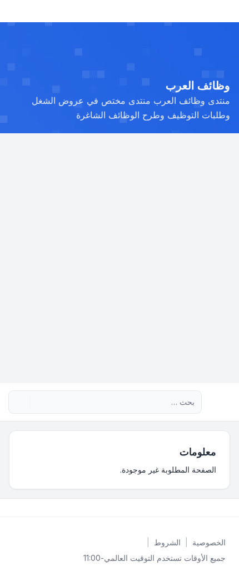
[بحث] (40, 402)
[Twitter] (219, 507)
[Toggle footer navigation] (13, 507)
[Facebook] (228, 507)
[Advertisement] (119, 258)
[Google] (201, 507)
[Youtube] (210, 507)
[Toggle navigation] (13, 11)
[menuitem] (209, 542)
